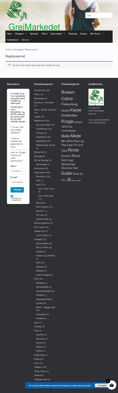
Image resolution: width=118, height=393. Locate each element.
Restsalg (73, 33)
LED (64, 126)
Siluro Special (42, 206)
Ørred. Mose (76, 180)
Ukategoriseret (40, 379)
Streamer (67, 168)
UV (63, 180)
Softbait (39, 251)
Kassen (83, 33)
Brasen (68, 92)
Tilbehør (37, 367)
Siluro (76, 155)
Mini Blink (67, 141)
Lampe (78, 122)
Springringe (68, 164)
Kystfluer (40, 334)
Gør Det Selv (40, 90)
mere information (84, 385)
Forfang (39, 132)
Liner (36, 363)
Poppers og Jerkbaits (45, 255)
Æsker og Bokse (41, 222)
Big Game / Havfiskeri (44, 102)
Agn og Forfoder (43, 124)
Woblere (39, 270)
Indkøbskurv (13, 39)
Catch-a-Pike (42, 235)
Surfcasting (39, 168)
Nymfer (39, 342)
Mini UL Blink (42, 247)
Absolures (40, 176)
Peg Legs (67, 145)
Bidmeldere (39, 98)
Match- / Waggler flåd (45, 307)
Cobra (67, 98)
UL (81, 174)
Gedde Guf (39, 231)
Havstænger (41, 164)
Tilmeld (17, 189)
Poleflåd (39, 318)
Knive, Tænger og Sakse (45, 109)
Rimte (73, 150)
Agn (36, 322)
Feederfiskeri (42, 128)
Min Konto (95, 33)
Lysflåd (39, 303)
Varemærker (56, 33)
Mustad (39, 202)
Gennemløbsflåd (43, 291)
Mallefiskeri (41, 140)
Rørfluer (39, 346)
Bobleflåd (40, 282)
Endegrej (38, 239)
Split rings (67, 160)
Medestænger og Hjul (45, 144)
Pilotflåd (39, 295)
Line (69, 126)
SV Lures (40, 214)
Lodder (37, 116)
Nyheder (34, 33)
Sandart (66, 156)
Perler (36, 94)
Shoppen (19, 33)
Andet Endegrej (43, 274)
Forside (8, 49)
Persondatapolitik (18, 150)
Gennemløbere (42, 243)
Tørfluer (39, 350)
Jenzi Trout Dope (45, 195)
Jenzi (38, 184)
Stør (75, 168)
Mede (76, 135)
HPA (38, 180)
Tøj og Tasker (40, 371)
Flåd (36, 278)
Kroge (36, 358)
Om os (25, 39)
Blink (38, 262)
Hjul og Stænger (41, 160)
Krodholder (69, 115)
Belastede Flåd (42, 299)
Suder (67, 173)
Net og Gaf (39, 152)
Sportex (39, 210)
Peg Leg (79, 141)
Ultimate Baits (42, 218)
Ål (69, 179)
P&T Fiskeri (39, 227)
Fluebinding (39, 354)
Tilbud (44, 33)
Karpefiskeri (41, 136)
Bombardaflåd (42, 286)
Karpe (75, 110)
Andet (36, 375)
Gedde (65, 110)
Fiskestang (69, 104)
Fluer (36, 330)
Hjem (9, 33)
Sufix (76, 174)
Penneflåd (40, 314)
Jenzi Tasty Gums (46, 188)
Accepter (102, 385)
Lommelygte (68, 130)
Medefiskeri (39, 120)
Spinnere (40, 266)
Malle (65, 135)
